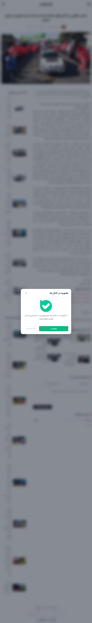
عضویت (54, 328)
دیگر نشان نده (30, 329)
